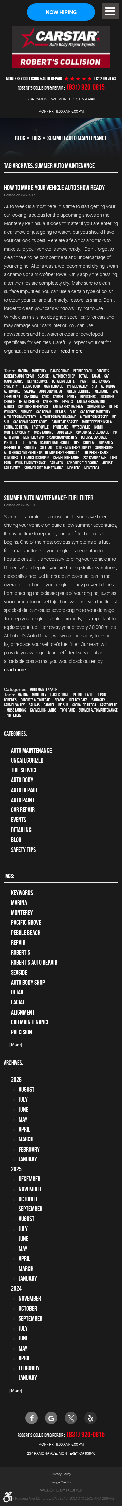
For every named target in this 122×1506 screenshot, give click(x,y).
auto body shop (64, 376)
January (28, 1159)
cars (45, 396)
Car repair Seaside (65, 421)
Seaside (43, 376)
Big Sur (63, 704)
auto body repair (51, 391)
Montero (73, 467)
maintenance (53, 386)
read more (72, 351)
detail (83, 376)
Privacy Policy (61, 1474)
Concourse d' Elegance (92, 432)
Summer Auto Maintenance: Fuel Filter (48, 498)
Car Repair (23, 810)
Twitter (71, 1418)
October (28, 1199)
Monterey (39, 370)
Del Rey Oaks (101, 381)
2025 (16, 1169)
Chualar (89, 442)
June (23, 1109)
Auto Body (22, 780)
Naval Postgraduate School (49, 442)
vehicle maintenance (30, 462)
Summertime (96, 406)
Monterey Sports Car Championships (50, 437)
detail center (29, 401)
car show (31, 396)
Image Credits (61, 1482)
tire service (24, 770)
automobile (12, 391)
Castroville (40, 427)
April (24, 1129)
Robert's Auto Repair (19, 376)
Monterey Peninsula (97, 421)
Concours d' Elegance (82, 462)
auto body (108, 386)
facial (96, 376)
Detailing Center (64, 381)
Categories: (15, 733)
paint (84, 381)
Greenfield (12, 447)
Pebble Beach (83, 370)
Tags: (9, 876)
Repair (101, 694)
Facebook (31, 1418)
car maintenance (30, 1022)
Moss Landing (43, 432)
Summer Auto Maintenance (77, 138)
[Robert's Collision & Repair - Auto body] (61, 47)
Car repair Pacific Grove (30, 421)
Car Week (56, 462)
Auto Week (64, 432)
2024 (16, 1288)
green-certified (78, 391)
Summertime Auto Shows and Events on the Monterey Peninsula (58, 450)
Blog (20, 138)
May (23, 1119)
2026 (16, 1079)
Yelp (90, 1418)
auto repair (24, 790)
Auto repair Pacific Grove (58, 416)
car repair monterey (95, 411)
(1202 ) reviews (105, 78)
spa (94, 386)
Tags (36, 138)
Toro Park (67, 710)
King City (30, 447)
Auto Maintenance (43, 689)
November (30, 1189)
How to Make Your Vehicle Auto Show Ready (54, 187)
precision (21, 1032)
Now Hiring (61, 12)
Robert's (103, 370)
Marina (23, 370)
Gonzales (106, 442)
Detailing (21, 830)
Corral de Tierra (16, 427)
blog (73, 411)
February (29, 1149)
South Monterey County (73, 447)
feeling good (31, 386)
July (23, 1099)
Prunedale (60, 427)
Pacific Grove (59, 370)
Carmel (58, 396)
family (71, 396)
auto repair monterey (20, 416)
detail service (37, 381)
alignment (23, 1012)
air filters (14, 715)
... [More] (13, 1044)
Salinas (29, 391)
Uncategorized (27, 760)
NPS (76, 442)
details (60, 411)
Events (18, 819)
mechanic (101, 391)
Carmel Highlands (66, 457)
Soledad (46, 447)
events (67, 401)
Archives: (13, 1062)
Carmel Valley (77, 386)
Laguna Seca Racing (91, 401)
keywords (22, 893)
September (30, 1208)
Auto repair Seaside (94, 416)
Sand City (11, 386)
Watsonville (81, 427)
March (26, 1139)
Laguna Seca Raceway (68, 406)
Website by (61, 1490)
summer (26, 411)
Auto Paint (23, 800)
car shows (50, 401)
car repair (43, 411)
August (9, 406)
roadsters (88, 396)
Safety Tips (23, 849)
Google (51, 1418)
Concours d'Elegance (33, 406)
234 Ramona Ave (94, 457)
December (29, 1179)
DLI (23, 442)
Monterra (91, 467)
